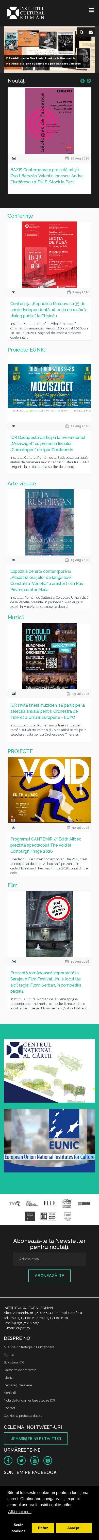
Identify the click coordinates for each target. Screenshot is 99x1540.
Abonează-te (49, 1275)
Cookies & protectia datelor (24, 1416)
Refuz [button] (43, 1528)
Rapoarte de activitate (20, 1370)
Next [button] (88, 81)
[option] (49, 143)
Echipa (9, 1355)
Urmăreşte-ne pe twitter (35, 1439)
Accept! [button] (74, 1528)
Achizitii (10, 1393)
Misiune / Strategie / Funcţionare (29, 1347)
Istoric (8, 1377)
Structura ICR (14, 1362)
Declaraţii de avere (18, 1385)
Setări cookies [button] (18, 1528)
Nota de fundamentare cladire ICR (29, 1400)
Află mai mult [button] (19, 1512)
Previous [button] (82, 81)
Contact (9, 1408)
